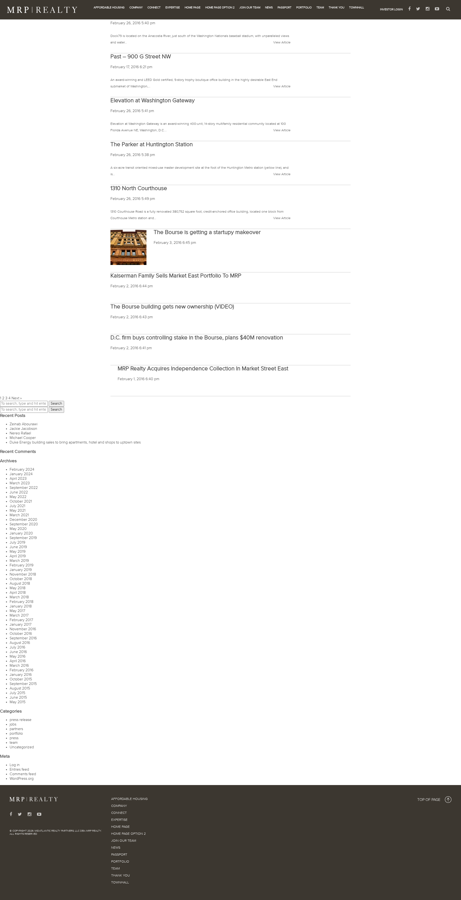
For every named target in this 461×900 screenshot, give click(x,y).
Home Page (192, 7)
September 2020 (24, 524)
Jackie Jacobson (23, 429)
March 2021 (19, 515)
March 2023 (20, 483)
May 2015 (17, 702)
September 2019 (23, 538)
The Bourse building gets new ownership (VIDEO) (172, 307)
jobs (13, 724)
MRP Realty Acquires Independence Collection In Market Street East (203, 369)
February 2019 (21, 565)
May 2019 (17, 552)
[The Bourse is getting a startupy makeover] (128, 247)
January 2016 (21, 675)
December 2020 (23, 520)
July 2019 (17, 543)
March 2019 (19, 561)
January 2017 (20, 625)
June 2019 (18, 547)
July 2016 (17, 647)
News (269, 7)
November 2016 (23, 629)
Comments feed (23, 774)
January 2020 (21, 533)
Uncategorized (22, 747)
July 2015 (17, 693)
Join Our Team (249, 7)
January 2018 (21, 606)
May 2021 (17, 511)
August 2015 (20, 688)
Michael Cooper (23, 438)
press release (20, 720)
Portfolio (304, 7)
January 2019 (21, 570)
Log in (15, 765)
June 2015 (18, 698)
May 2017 (17, 611)
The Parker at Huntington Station (151, 144)
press (14, 738)
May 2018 (17, 588)
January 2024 (21, 474)
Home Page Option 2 (220, 7)
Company (136, 7)
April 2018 (18, 593)
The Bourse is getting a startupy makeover (207, 232)
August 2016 (20, 643)
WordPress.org (22, 779)
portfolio (16, 734)
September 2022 (24, 488)
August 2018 (20, 584)
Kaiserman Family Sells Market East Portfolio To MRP (175, 276)
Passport (284, 7)
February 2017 (21, 620)
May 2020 (18, 529)
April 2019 (18, 556)
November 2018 (23, 574)
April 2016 (18, 661)
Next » (17, 398)
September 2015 (23, 684)
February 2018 (21, 602)
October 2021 (21, 502)
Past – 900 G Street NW (140, 57)
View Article (282, 42)
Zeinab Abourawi (23, 424)
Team (320, 7)
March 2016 (19, 666)
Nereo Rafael (20, 433)
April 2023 (18, 479)
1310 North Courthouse (138, 188)
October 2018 (21, 579)
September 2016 (23, 638)
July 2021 (17, 506)
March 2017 (19, 616)
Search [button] (56, 404)
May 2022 (18, 497)
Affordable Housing (109, 7)
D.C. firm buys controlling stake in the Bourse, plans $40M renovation (196, 338)
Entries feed (19, 770)
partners (16, 729)
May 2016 (17, 657)
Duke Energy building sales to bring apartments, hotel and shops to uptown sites (75, 442)
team (14, 743)
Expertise (172, 7)
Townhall (356, 7)
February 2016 (21, 670)
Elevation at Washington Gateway (152, 100)
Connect (154, 7)
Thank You (336, 7)
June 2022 (19, 492)
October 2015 (21, 679)
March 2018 (19, 597)
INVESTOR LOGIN (391, 9)
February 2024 (22, 470)
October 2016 (21, 634)
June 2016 (18, 652)
